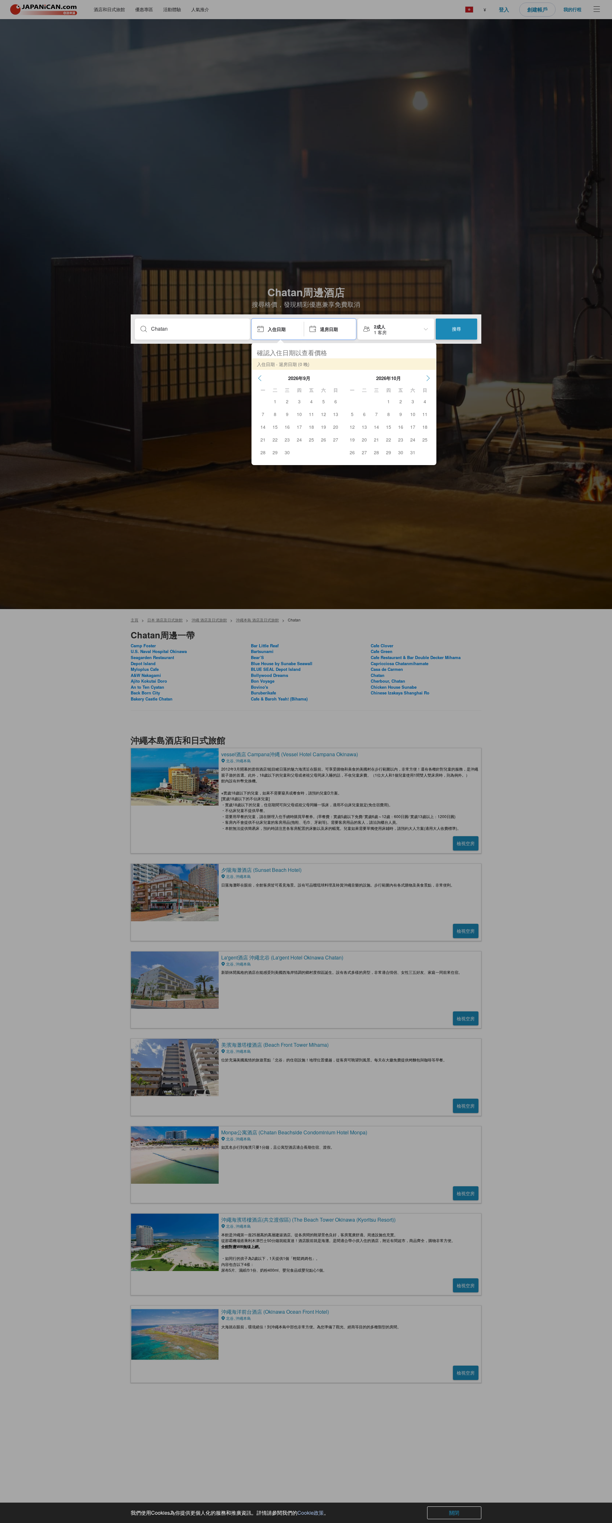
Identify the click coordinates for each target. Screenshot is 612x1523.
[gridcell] (275, 401)
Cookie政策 (310, 1512)
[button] (260, 378)
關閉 (454, 1512)
